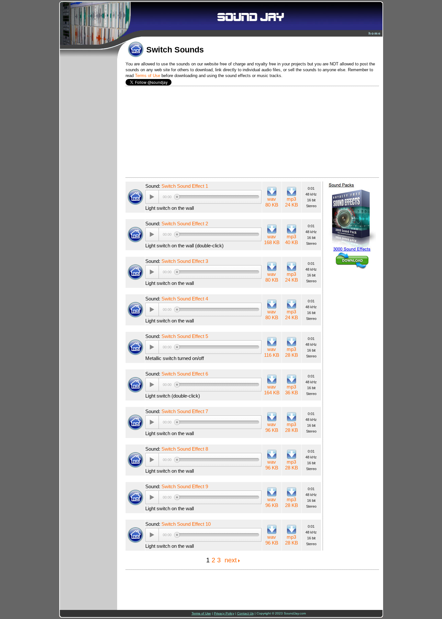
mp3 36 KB (291, 389)
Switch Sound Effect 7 (184, 411)
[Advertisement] (252, 131)
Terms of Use (147, 75)
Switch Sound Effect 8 (184, 449)
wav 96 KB (271, 427)
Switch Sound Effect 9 (184, 486)
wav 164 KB (272, 389)
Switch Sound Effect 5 (184, 336)
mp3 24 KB (291, 202)
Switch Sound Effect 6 (184, 374)
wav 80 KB (271, 202)
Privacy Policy (224, 613)
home (375, 33)
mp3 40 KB (291, 239)
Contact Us (245, 613)
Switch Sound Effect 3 (184, 261)
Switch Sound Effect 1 (184, 186)
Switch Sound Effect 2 (184, 223)
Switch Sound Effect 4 (184, 298)
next (231, 560)
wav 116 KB (271, 352)
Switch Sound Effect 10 (186, 524)
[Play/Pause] (152, 196)
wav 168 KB (272, 239)
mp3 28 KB (291, 352)
